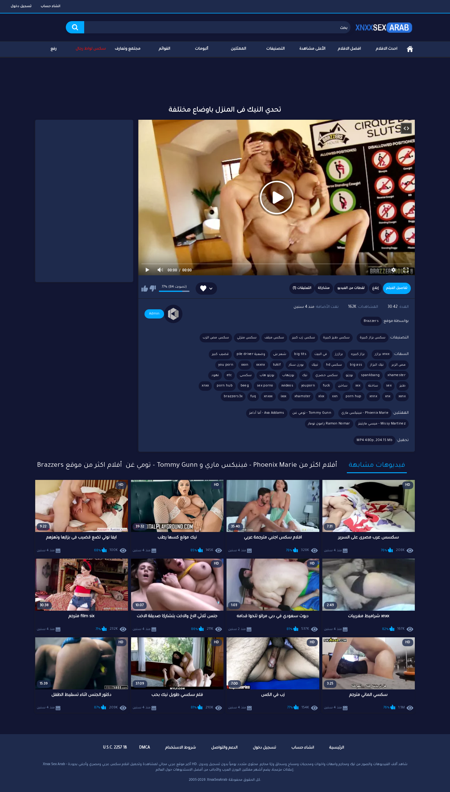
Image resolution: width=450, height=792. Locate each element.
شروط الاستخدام (180, 748)
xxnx (402, 396)
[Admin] (173, 314)
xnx (388, 396)
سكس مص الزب (216, 338)
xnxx (205, 386)
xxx (357, 386)
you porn (225, 365)
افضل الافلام (349, 49)
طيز (402, 386)
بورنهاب (288, 375)
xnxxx (268, 396)
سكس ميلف (274, 338)
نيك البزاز (376, 365)
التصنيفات (275, 49)
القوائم (164, 49)
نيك (304, 375)
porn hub (224, 386)
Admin (154, 314)
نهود (215, 375)
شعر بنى (279, 354)
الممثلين (238, 49)
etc (229, 375)
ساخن (342, 386)
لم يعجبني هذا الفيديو (152, 288)
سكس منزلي (247, 338)
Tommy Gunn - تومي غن (311, 413)
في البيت (320, 354)
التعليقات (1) (302, 288)
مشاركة (324, 288)
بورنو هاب (267, 375)
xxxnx (260, 365)
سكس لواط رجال (91, 49)
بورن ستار (296, 365)
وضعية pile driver (251, 354)
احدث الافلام (386, 49)
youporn (308, 386)
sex (389, 386)
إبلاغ (375, 288)
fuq (253, 396)
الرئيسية (410, 49)
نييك (315, 365)
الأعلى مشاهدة (312, 49)
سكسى (246, 375)
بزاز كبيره (358, 354)
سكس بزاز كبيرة (372, 338)
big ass (356, 365)
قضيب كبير (220, 354)
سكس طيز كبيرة (336, 338)
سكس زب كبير (303, 338)
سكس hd (334, 365)
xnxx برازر (382, 354)
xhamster (302, 396)
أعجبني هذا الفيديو (144, 288)
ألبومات (201, 49)
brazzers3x (233, 396)
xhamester (397, 375)
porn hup (353, 396)
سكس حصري (326, 375)
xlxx (321, 396)
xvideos (287, 386)
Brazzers (371, 321)
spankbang (370, 375)
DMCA (144, 748)
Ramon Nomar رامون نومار (329, 424)
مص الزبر (399, 365)
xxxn (244, 365)
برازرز (339, 354)
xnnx (373, 396)
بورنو (349, 375)
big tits (300, 354)
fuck (326, 386)
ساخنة (373, 386)
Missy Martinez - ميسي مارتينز (382, 424)
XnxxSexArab (217, 780)
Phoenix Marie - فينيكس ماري (364, 413)
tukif (277, 365)
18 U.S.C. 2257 (115, 748)
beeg (245, 386)
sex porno (265, 386)
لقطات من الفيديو (351, 288)
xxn (335, 396)
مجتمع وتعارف (128, 49)
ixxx (284, 396)
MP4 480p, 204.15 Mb (374, 440)
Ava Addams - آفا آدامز (266, 413)
